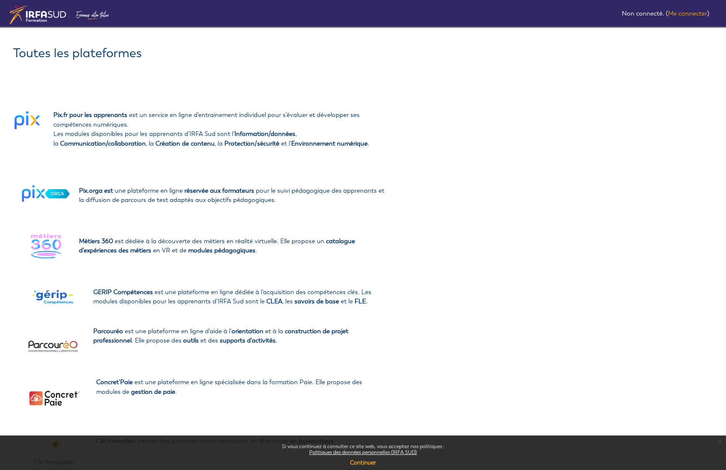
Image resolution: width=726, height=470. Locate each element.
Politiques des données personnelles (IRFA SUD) (363, 452)
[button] (614, 14)
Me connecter (687, 13)
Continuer (363, 462)
